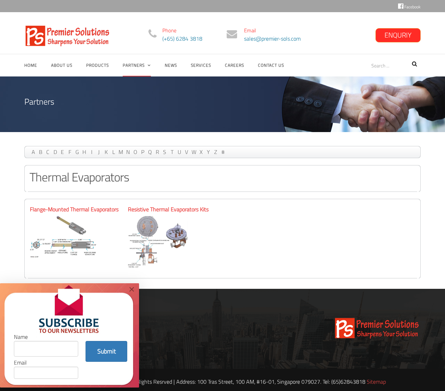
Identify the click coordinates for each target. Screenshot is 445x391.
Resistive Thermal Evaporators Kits (168, 209)
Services (201, 65)
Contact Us (271, 65)
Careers (234, 65)
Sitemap (376, 381)
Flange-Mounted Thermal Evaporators (74, 209)
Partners (134, 65)
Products (97, 65)
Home (30, 65)
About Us (61, 65)
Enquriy (398, 35)
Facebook (412, 6)
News (171, 65)
